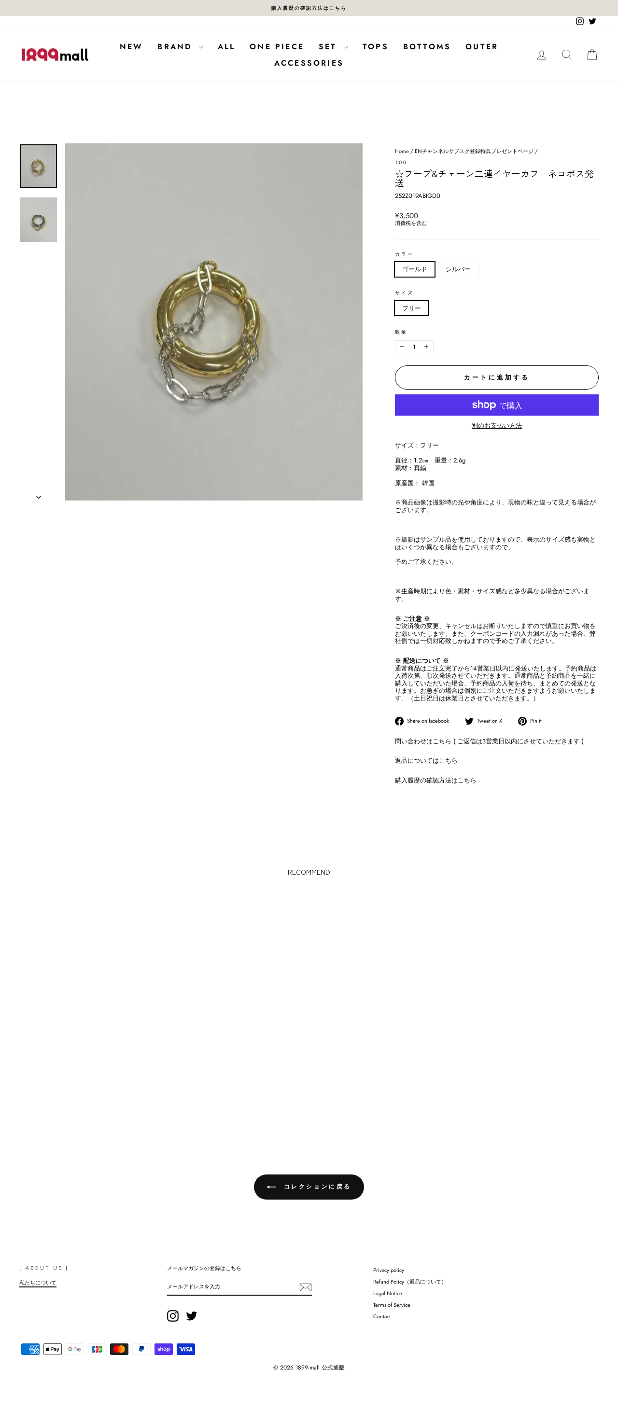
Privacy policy (388, 1270)
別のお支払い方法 (497, 426)
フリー (411, 308)
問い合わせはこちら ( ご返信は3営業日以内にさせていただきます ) (489, 741)
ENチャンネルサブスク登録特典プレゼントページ (474, 151)
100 (401, 162)
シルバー (458, 269)
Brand (176, 46)
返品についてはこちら (426, 760)
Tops (376, 46)
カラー (404, 254)
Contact (382, 1316)
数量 (401, 332)
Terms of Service (391, 1305)
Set (330, 46)
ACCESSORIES (309, 63)
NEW (131, 46)
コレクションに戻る (315, 1186)
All (227, 46)
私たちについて (37, 1282)
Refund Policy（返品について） (410, 1281)
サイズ (404, 293)
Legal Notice (387, 1293)
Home (402, 151)
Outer (481, 46)
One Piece (277, 46)
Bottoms (427, 46)
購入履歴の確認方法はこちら (436, 780)
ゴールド (414, 269)
